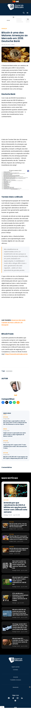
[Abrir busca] (23, 13)
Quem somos (15, 667)
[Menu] (27, 13)
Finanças (4, 28)
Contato (15, 670)
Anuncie (15, 677)
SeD (15, 395)
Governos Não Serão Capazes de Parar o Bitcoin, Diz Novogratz (13, 322)
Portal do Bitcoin (15, 7)
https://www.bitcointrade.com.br (16, 354)
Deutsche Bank (9, 371)
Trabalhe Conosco (15, 680)
